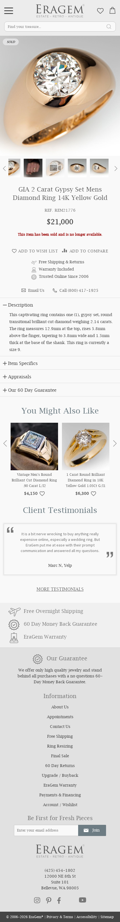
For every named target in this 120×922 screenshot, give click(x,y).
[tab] (60, 304)
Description (20, 305)
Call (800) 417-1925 (79, 290)
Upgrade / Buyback (60, 776)
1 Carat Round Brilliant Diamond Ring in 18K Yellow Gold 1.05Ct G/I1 (85, 480)
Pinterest (48, 900)
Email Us (36, 290)
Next (115, 443)
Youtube (82, 900)
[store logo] (60, 10)
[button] (4, 170)
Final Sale (60, 756)
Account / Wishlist (60, 805)
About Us (60, 707)
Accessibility (86, 917)
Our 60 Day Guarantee (32, 390)
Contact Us (60, 727)
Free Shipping (60, 737)
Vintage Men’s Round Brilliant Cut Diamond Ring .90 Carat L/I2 (34, 480)
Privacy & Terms (60, 917)
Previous (5, 443)
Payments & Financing (60, 795)
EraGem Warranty (60, 786)
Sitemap (107, 917)
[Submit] (109, 26)
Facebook (59, 900)
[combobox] (60, 27)
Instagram (37, 900)
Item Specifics (23, 364)
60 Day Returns (60, 766)
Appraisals (19, 377)
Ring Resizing (60, 747)
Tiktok (70, 900)
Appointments (60, 717)
